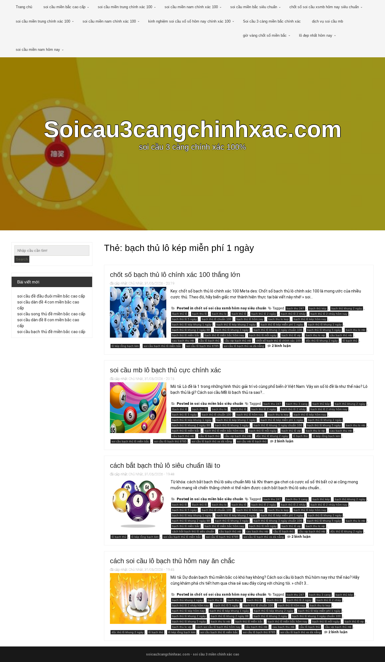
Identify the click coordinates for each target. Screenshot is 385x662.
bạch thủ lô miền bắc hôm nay (224, 335)
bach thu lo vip (315, 335)
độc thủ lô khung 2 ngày (322, 340)
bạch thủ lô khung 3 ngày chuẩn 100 (278, 329)
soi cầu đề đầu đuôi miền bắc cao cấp (51, 296)
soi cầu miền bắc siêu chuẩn (253, 7)
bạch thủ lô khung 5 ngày (324, 329)
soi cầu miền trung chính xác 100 (125, 7)
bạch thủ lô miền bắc (186, 335)
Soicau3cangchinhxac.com (193, 129)
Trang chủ (24, 7)
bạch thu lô (199, 313)
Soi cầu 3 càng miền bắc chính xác (272, 21)
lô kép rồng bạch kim (125, 346)
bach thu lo (219, 313)
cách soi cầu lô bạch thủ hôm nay (218, 626)
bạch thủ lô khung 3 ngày (232, 329)
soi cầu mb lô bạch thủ (252, 441)
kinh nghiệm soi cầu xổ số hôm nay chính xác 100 (189, 21)
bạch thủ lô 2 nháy (293, 313)
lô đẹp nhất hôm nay (315, 35)
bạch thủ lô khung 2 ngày (325, 324)
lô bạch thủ (350, 340)
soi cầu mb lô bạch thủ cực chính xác (165, 370)
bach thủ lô (239, 313)
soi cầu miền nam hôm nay (38, 49)
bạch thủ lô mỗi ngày (262, 335)
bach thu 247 (295, 308)
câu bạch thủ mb (341, 335)
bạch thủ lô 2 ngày (263, 313)
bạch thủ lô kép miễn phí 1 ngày (282, 324)
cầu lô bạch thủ (209, 340)
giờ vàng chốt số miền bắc (265, 35)
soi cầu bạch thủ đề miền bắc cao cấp (51, 331)
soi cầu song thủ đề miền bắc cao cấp (51, 314)
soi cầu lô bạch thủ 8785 (202, 346)
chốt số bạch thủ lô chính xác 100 (278, 340)
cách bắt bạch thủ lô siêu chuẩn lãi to (165, 465)
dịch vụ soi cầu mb (327, 21)
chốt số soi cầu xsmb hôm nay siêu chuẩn (324, 7)
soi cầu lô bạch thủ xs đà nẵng (244, 346)
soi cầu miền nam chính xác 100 (191, 7)
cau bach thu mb (183, 340)
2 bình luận (281, 346)
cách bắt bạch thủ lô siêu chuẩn (193, 531)
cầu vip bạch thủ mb (238, 340)
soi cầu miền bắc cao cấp (64, 7)
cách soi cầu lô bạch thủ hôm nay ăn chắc (172, 561)
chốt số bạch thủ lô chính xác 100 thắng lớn (175, 274)
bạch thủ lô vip (291, 335)
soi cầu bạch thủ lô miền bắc (162, 346)
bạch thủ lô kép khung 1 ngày (191, 324)
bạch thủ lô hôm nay (249, 319)
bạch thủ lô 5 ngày (184, 319)
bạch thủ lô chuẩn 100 (216, 319)
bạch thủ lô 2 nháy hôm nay (329, 313)
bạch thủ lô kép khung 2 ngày (236, 324)
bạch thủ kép (317, 308)
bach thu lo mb (355, 329)
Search (22, 259)
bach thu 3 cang (296, 403)
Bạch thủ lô (179, 313)
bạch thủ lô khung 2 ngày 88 (191, 329)
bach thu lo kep (278, 319)
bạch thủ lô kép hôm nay (310, 319)
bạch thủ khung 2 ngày (346, 308)
